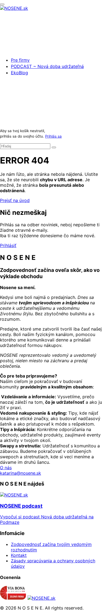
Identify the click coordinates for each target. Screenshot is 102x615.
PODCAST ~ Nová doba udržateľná (47, 66)
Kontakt (19, 555)
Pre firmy (20, 60)
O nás (6, 467)
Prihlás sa (53, 136)
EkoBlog (19, 72)
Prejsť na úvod (15, 200)
